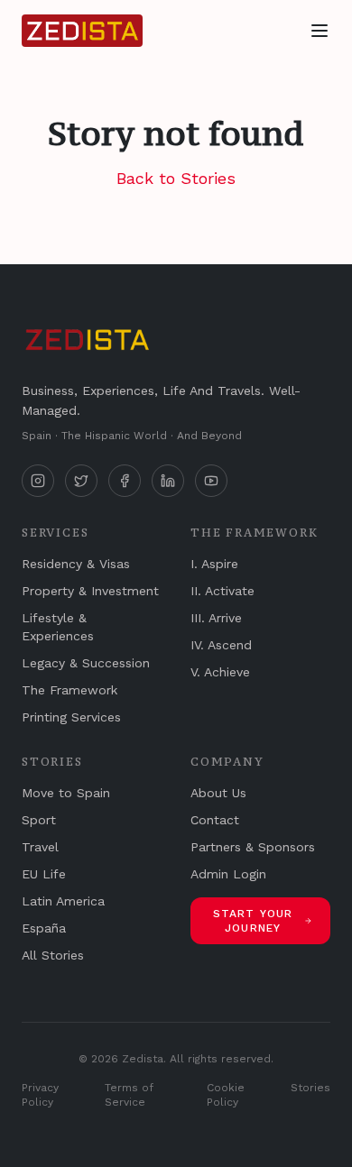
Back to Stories (176, 178)
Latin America (63, 901)
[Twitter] (81, 480)
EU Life (44, 874)
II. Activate (222, 591)
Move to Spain (66, 793)
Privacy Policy (40, 1094)
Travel (40, 847)
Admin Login (228, 874)
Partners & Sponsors (252, 847)
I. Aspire (214, 563)
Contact (214, 820)
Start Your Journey (253, 920)
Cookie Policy (226, 1094)
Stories (310, 1087)
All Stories (53, 955)
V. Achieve (220, 672)
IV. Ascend (221, 645)
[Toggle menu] (319, 30)
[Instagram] (38, 480)
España (44, 928)
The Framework (69, 690)
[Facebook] (124, 480)
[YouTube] (211, 480)
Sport (39, 820)
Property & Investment (90, 591)
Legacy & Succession (86, 663)
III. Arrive (216, 618)
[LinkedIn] (168, 480)
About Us (218, 793)
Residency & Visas (76, 563)
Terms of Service (129, 1094)
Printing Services (71, 717)
